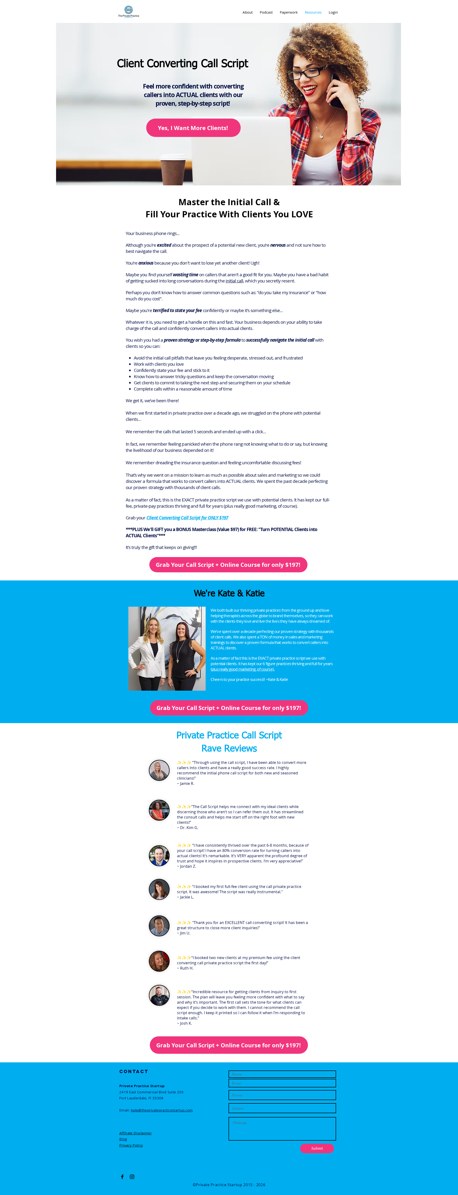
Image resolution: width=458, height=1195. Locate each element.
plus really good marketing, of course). (243, 669)
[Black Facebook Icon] (122, 1177)
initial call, (235, 281)
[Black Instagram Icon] (132, 1177)
